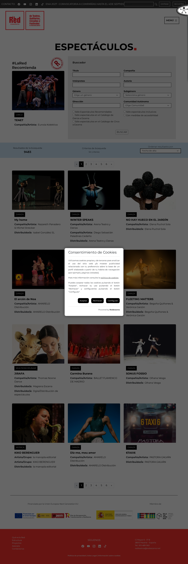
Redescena (115, 310)
